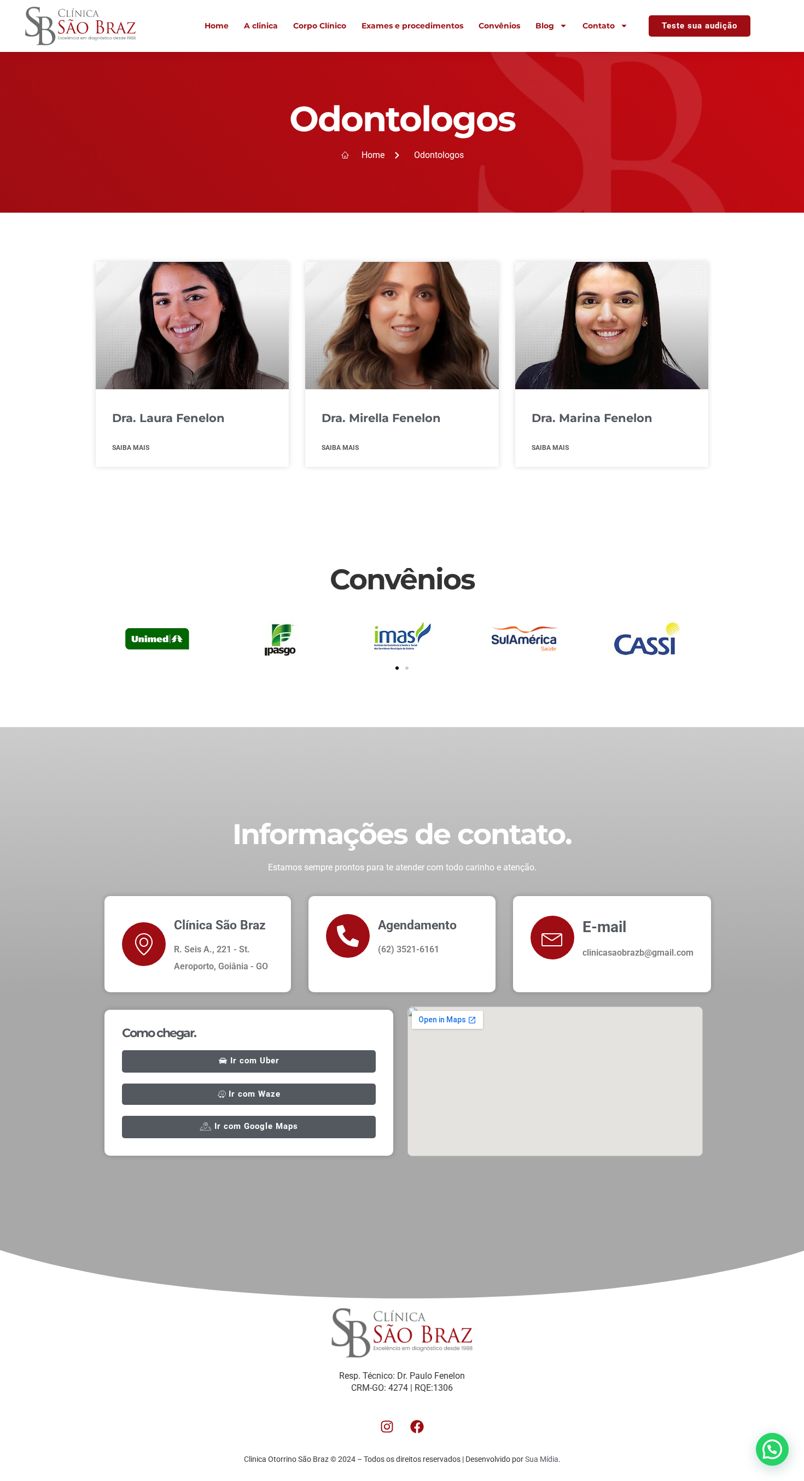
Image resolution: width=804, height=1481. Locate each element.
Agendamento (417, 925)
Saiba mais (130, 448)
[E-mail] (552, 937)
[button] (397, 668)
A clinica (261, 26)
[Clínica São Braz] (144, 944)
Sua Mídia (541, 1459)
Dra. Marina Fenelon (592, 418)
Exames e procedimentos (412, 26)
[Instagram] (387, 1426)
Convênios (499, 26)
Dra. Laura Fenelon (168, 418)
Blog (544, 26)
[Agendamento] (348, 936)
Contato (598, 26)
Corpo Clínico (319, 26)
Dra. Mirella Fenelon (381, 418)
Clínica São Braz (220, 925)
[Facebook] (417, 1426)
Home (217, 26)
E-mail (604, 927)
